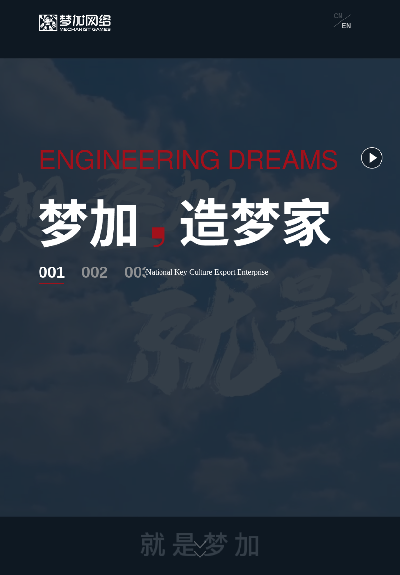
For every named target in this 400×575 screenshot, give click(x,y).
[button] (200, 548)
